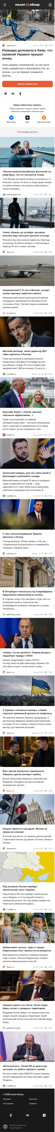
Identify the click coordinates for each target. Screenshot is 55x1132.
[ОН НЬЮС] (4, 313)
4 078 (50, 313)
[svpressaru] (3, 45)
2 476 (50, 848)
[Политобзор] (27, 5)
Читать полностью (27, 84)
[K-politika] (4, 373)
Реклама (7, 1099)
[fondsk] (4, 434)
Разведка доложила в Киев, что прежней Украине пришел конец (27, 54)
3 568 (50, 374)
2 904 (50, 614)
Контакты (33, 1099)
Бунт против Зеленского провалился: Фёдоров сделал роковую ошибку (23, 773)
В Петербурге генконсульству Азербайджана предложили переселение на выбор (27, 593)
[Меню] (4, 5)
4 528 (50, 252)
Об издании (8, 1103)
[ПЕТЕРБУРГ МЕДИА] (4, 614)
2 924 (50, 553)
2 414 (50, 1028)
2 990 (50, 496)
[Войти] (50, 5)
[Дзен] (44, 1115)
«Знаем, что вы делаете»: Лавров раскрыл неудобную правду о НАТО (27, 654)
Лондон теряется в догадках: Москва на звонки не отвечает (25, 830)
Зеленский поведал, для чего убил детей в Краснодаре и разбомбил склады (27, 474)
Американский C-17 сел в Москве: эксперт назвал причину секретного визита (26, 292)
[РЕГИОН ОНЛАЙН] (4, 252)
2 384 (50, 1086)
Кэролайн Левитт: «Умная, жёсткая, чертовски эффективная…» (22, 414)
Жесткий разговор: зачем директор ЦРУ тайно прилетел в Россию (25, 353)
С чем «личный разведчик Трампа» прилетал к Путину (22, 535)
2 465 (50, 909)
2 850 (50, 672)
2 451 (50, 967)
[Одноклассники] (10, 1115)
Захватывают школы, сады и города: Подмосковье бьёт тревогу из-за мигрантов (27, 949)
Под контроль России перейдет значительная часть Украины (20, 888)
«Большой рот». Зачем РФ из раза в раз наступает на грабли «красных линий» (25, 1067)
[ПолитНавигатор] (4, 194)
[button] (5, 93)
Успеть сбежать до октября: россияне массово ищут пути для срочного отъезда (26, 234)
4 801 (50, 194)
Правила (33, 1103)
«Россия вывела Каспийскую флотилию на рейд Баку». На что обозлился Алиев (27, 173)
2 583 (50, 791)
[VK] (27, 1115)
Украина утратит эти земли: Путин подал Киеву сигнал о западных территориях (25, 1007)
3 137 (50, 435)
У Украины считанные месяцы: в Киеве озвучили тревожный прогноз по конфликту (27, 712)
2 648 (50, 733)
